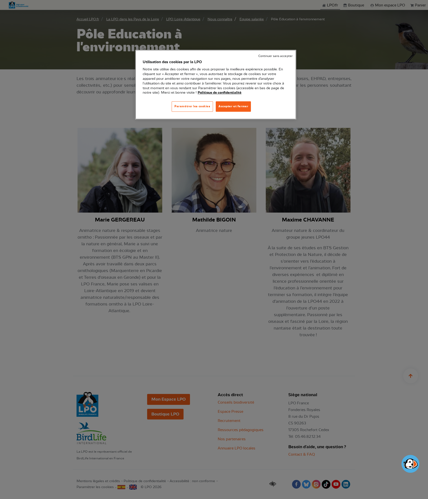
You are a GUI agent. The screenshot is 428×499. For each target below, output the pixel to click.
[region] (215, 84)
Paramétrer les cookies (192, 106)
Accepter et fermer (233, 106)
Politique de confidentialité (219, 93)
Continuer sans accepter (275, 56)
